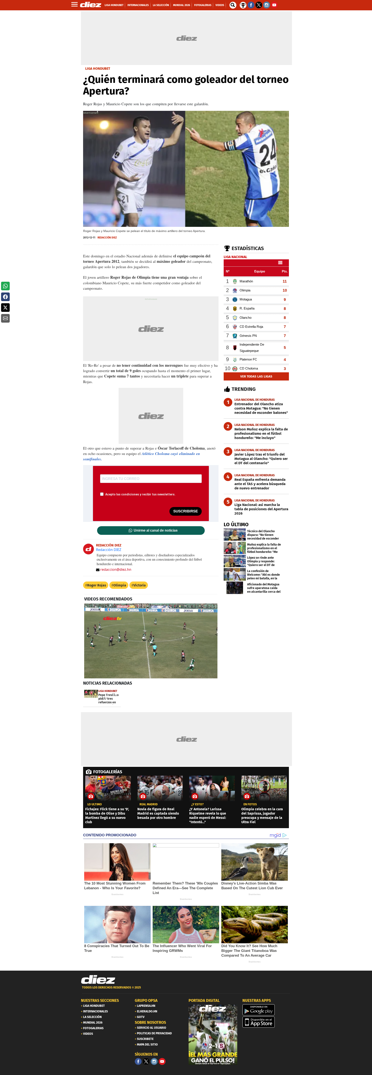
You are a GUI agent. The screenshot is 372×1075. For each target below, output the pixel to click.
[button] (5, 286)
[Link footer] (98, 979)
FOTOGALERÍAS (107, 771)
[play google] (266, 1009)
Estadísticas (248, 248)
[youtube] (162, 1061)
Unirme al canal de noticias (156, 530)
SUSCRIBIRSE (185, 511)
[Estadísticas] (243, 4)
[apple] (266, 1022)
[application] (150, 640)
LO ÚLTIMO (236, 524)
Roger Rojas (96, 585)
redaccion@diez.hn (115, 569)
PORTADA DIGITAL (204, 1000)
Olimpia (119, 585)
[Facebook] (138, 1061)
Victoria (139, 585)
